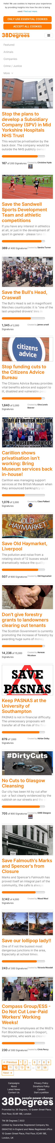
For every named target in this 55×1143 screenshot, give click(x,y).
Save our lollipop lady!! (26, 940)
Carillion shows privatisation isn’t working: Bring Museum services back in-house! (27, 463)
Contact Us (13, 1092)
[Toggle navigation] (48, 35)
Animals (8, 51)
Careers (41, 1089)
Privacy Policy (41, 1083)
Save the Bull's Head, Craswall (24, 294)
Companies (10, 58)
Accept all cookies (27, 26)
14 (27, 1067)
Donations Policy (41, 1086)
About (14, 1086)
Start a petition (41, 1092)
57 (38, 1067)
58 (44, 1067)
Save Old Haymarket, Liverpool (24, 546)
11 (10, 1067)
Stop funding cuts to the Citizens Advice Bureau (24, 372)
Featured (9, 44)
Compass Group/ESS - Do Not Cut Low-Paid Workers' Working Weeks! (26, 1014)
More (7, 73)
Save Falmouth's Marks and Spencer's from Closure (27, 866)
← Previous (10, 1062)
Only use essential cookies (27, 19)
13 (21, 1067)
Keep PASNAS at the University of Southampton (24, 706)
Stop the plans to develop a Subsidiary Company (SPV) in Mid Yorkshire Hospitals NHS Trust (26, 124)
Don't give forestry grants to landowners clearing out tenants (25, 620)
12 (16, 1067)
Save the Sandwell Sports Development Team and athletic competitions (24, 212)
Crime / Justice (13, 66)
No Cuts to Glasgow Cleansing (23, 783)
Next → (7, 1072)
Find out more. (31, 11)
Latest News (13, 1089)
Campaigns (13, 1083)
